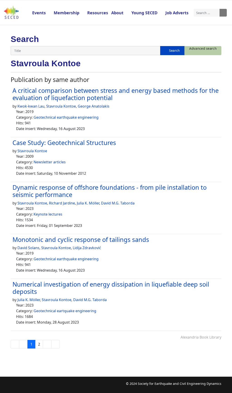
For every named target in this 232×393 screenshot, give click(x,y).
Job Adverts (176, 12)
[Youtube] (31, 386)
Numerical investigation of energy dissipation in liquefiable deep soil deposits (110, 288)
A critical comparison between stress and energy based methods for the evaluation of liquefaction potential (115, 94)
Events (39, 12)
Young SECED (144, 12)
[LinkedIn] (40, 386)
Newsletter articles (50, 162)
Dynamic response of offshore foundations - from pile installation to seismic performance (109, 191)
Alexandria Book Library (201, 337)
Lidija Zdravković (87, 247)
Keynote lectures (48, 214)
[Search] (172, 50)
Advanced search (203, 48)
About (117, 12)
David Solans (28, 247)
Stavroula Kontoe (61, 106)
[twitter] (23, 386)
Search (223, 13)
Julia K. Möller (88, 203)
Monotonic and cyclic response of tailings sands (80, 239)
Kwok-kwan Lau (30, 106)
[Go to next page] (47, 344)
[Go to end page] (55, 344)
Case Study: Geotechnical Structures (64, 142)
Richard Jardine (62, 203)
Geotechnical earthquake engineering (66, 117)
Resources (97, 12)
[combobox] (207, 13)
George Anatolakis (93, 106)
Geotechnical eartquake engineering (65, 310)
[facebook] (14, 386)
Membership (66, 12)
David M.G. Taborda (118, 203)
